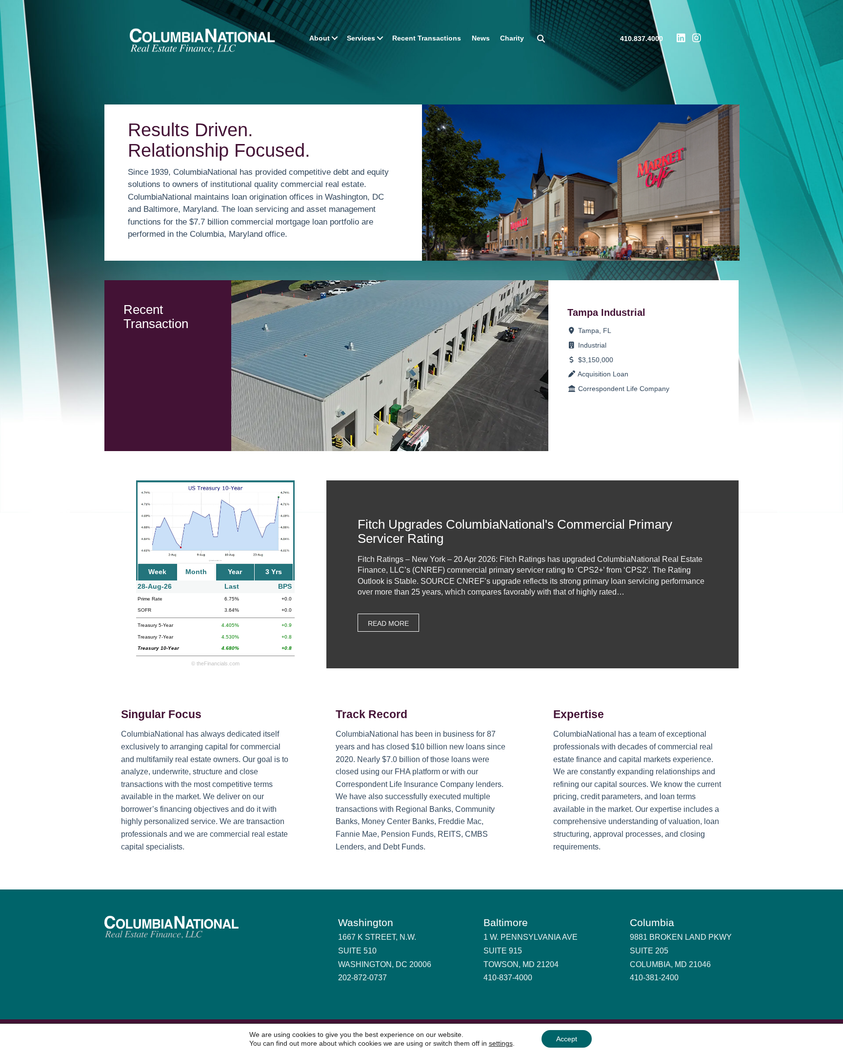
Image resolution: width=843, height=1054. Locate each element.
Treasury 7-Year (155, 637)
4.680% (230, 648)
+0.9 (286, 625)
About (319, 38)
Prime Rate (150, 598)
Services (361, 38)
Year (235, 572)
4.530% (230, 637)
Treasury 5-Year (155, 625)
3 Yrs (273, 572)
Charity (512, 38)
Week (157, 572)
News (481, 38)
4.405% (230, 625)
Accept (566, 1039)
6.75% (231, 598)
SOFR (144, 610)
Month (196, 572)
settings (501, 1043)
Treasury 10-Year (158, 648)
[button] (334, 38)
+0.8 (286, 637)
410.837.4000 (641, 38)
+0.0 (286, 598)
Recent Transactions (426, 38)
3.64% (231, 610)
